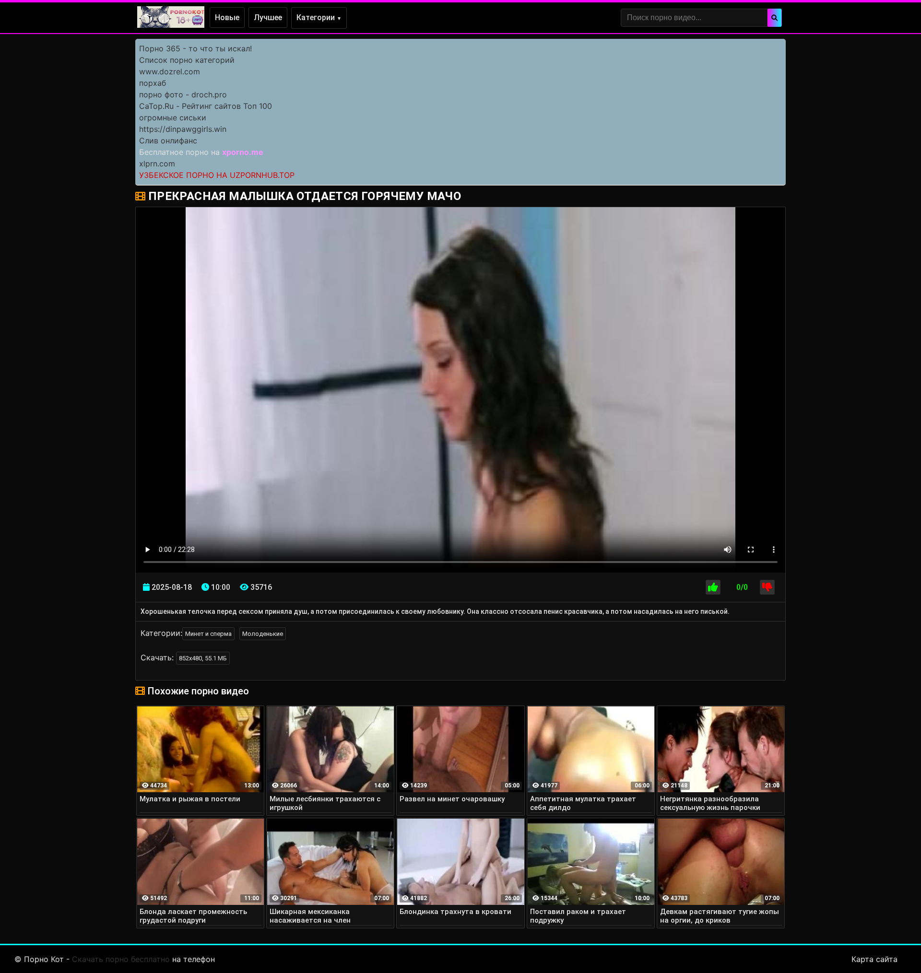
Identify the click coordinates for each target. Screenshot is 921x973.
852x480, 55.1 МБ (203, 658)
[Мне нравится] (713, 587)
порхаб (152, 83)
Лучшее (268, 17)
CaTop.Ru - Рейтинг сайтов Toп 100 (205, 106)
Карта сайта (874, 959)
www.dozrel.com (169, 71)
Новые (227, 17)
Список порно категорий (187, 60)
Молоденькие (262, 633)
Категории (319, 17)
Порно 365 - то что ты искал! (195, 48)
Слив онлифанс (168, 140)
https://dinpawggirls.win (182, 129)
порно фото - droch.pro (183, 94)
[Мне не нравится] (767, 587)
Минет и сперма (208, 633)
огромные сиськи (172, 117)
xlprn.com (157, 163)
